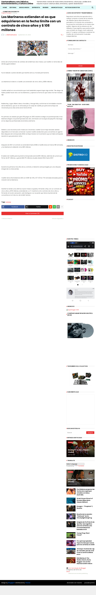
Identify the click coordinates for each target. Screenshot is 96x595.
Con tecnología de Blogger (77, 568)
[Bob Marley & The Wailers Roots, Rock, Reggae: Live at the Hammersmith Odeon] (70, 560)
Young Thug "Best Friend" (83, 534)
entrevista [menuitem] (36, 7)
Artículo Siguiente (57, 218)
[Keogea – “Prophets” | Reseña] (70, 508)
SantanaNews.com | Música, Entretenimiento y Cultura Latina (17, 2)
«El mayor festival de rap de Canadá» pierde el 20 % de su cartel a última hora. (85, 551)
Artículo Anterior (7, 218)
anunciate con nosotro (74, 583)
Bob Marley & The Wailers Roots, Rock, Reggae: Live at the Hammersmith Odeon (84, 561)
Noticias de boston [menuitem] (72, 7)
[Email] (58, 206)
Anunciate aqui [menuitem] (56, 7)
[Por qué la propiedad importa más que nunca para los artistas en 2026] (70, 543)
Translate (81, 466)
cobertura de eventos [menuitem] (11, 12)
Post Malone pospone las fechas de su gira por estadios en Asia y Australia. (85, 492)
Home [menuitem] (5, 7)
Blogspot (11, 583)
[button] (92, 7)
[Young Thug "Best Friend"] (70, 535)
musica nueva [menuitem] (24, 7)
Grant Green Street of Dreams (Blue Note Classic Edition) (85, 500)
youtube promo (89, 583)
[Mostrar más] (62, 206)
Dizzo (68, 571)
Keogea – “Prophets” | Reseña (85, 507)
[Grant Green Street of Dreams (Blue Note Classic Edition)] (70, 501)
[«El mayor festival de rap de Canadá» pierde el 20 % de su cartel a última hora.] (70, 551)
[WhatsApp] (54, 206)
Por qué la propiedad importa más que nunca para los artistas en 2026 (85, 543)
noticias (8, 202)
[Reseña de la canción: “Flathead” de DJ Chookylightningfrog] (70, 516)
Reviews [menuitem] (45, 7)
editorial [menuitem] (13, 7)
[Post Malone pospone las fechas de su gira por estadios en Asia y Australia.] (70, 491)
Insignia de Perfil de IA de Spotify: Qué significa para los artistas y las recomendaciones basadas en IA (85, 525)
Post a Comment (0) (32, 213)
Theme (27, 583)
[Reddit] (50, 206)
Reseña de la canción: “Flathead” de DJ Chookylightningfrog (84, 516)
